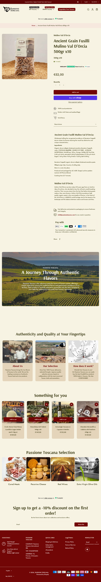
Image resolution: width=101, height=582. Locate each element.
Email (87, 542)
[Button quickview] (21, 404)
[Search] (88, 9)
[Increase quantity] (64, 85)
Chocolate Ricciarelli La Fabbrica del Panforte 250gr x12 (88, 429)
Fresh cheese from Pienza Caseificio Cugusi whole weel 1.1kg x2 (13, 429)
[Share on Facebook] (60, 239)
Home (33, 25)
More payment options (75, 102)
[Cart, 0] (97, 9)
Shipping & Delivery (52, 542)
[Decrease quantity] (56, 85)
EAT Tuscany (33, 9)
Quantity (57, 82)
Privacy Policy (69, 542)
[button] (75, 92)
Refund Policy (69, 548)
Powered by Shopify (42, 574)
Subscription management (49, 546)
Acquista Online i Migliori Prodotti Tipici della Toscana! (38, 2)
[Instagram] (77, 2)
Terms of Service (70, 545)
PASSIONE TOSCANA (41, 572)
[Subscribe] (96, 542)
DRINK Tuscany (47, 9)
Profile (48, 553)
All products (49, 550)
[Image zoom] (24, 56)
